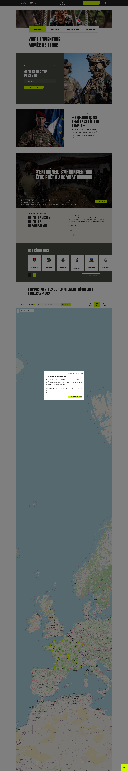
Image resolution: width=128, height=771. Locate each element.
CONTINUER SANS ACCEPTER (75, 373)
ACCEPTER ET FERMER (75, 396)
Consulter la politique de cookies (55, 392)
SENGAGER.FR (76, 379)
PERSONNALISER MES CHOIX (58, 396)
